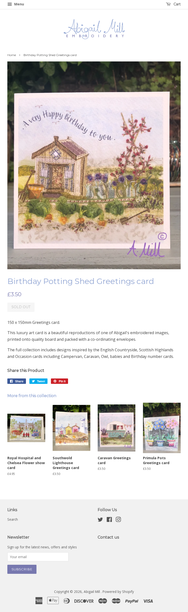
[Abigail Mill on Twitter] (100, 520)
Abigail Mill (92, 591)
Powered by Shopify (118, 591)
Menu (18, 4)
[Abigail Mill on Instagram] (118, 520)
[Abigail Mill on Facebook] (109, 520)
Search (12, 519)
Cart (177, 4)
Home (11, 55)
